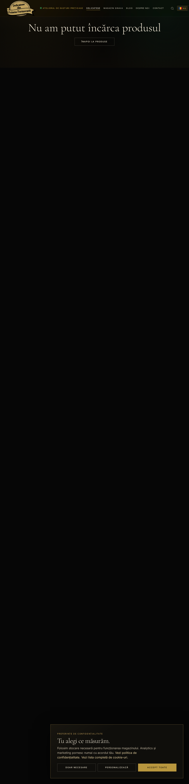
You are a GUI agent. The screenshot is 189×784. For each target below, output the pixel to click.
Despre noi (143, 8)
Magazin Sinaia (113, 8)
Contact (158, 8)
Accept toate (157, 767)
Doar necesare (76, 767)
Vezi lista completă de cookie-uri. (104, 757)
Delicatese (93, 8)
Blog (129, 8)
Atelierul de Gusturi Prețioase (63, 8)
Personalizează (116, 767)
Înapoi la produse (94, 41)
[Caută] (172, 8)
